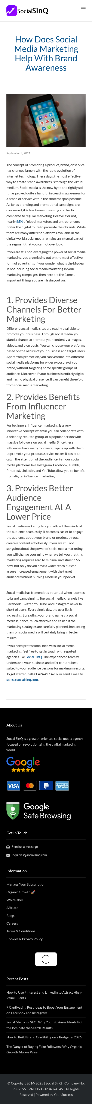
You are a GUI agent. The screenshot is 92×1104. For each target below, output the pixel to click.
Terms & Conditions (20, 931)
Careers (12, 923)
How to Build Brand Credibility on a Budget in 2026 (44, 1037)
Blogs (10, 915)
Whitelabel (14, 900)
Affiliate (12, 907)
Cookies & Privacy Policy (24, 939)
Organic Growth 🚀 (20, 892)
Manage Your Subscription (25, 884)
